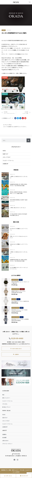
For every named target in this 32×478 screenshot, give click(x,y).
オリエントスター (15, 289)
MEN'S (20, 279)
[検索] (28, 140)
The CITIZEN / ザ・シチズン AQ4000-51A (20, 301)
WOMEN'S (22, 289)
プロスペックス (15, 279)
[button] (15, 118)
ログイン (17, 126)
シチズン (13, 299)
